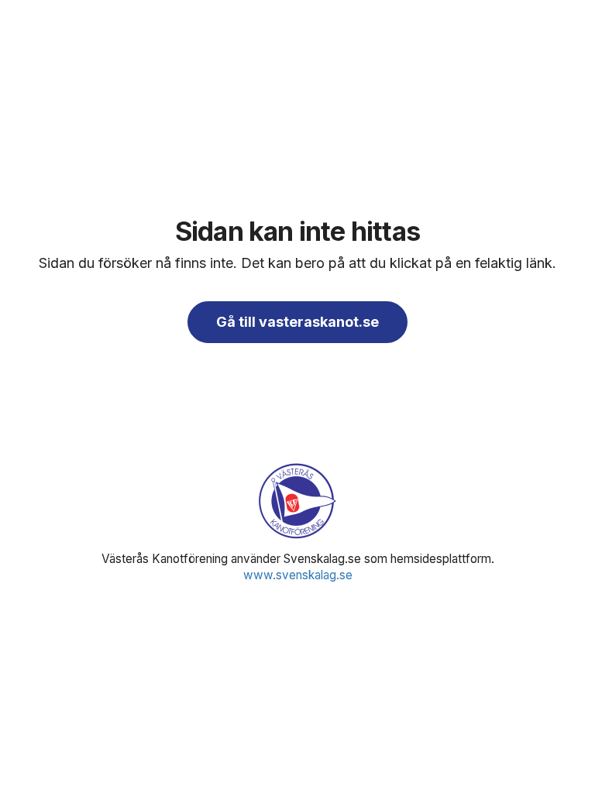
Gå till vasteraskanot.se (297, 322)
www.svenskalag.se (298, 575)
